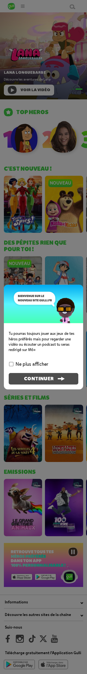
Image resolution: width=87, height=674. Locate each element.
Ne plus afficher (31, 364)
